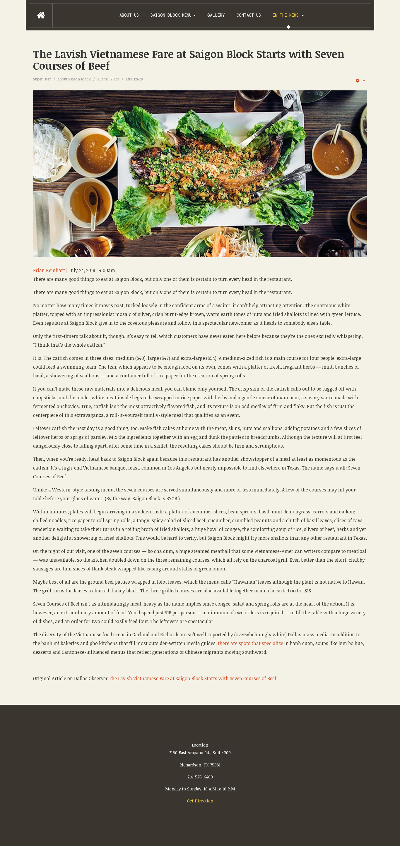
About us (129, 15)
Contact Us (249, 15)
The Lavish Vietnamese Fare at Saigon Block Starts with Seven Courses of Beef (188, 60)
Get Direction (200, 801)
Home (40, 15)
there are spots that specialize (250, 643)
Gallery (216, 15)
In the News (287, 15)
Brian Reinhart (49, 270)
